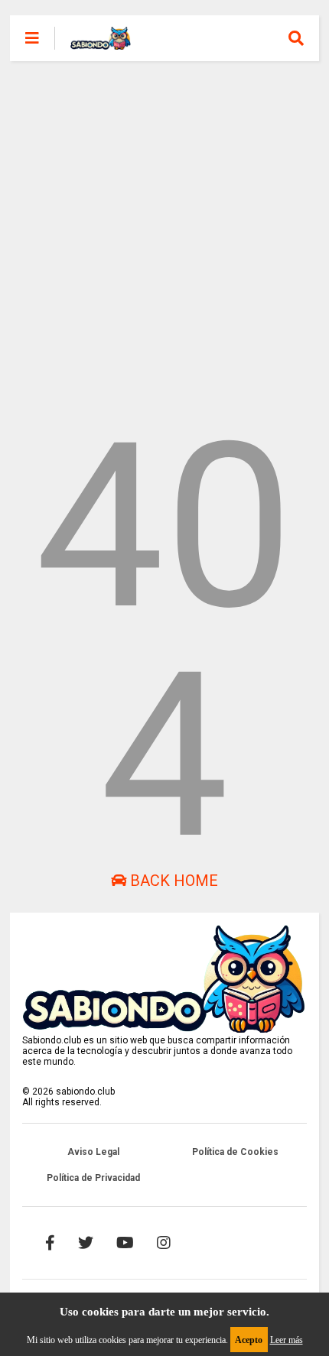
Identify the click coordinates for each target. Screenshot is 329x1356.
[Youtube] (125, 1243)
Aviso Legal (93, 1152)
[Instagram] (164, 1243)
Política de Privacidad (93, 1178)
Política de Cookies (235, 1152)
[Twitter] (85, 1243)
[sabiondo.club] (100, 42)
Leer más (286, 1340)
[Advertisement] (164, 225)
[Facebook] (50, 1243)
